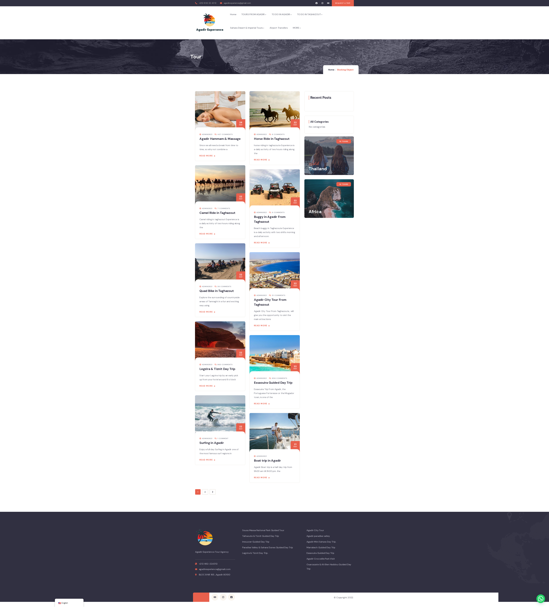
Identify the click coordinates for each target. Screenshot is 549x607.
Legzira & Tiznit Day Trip (217, 369)
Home (331, 69)
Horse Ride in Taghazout (271, 139)
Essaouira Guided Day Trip (273, 383)
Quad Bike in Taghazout (216, 291)
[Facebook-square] (231, 597)
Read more (206, 156)
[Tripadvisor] (328, 3)
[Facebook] (316, 3)
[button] (540, 598)
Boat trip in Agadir (267, 460)
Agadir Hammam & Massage (219, 139)
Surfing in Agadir (211, 443)
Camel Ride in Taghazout (217, 213)
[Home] (209, 23)
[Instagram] (322, 3)
